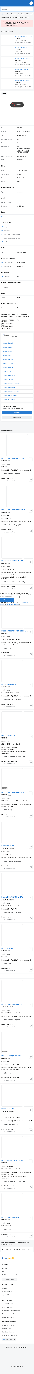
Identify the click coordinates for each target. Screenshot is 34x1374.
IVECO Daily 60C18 (8, 948)
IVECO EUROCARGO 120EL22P (12, 458)
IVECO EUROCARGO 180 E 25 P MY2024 (16, 631)
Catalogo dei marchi (8, 1317)
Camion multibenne (9, 399)
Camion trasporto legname (11, 391)
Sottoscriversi (7, 600)
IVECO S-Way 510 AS (8, 735)
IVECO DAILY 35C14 (8, 684)
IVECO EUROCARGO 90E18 (11, 1217)
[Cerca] (31, 9)
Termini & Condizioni (8, 1304)
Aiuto (3, 1271)
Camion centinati (8, 379)
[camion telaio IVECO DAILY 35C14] (17, 671)
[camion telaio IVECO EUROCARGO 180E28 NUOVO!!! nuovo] (17, 779)
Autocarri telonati (8, 363)
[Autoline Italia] (12, 3)
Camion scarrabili (8, 359)
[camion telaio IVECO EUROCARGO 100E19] (17, 991)
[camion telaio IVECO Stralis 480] (17, 1096)
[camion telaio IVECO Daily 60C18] (17, 935)
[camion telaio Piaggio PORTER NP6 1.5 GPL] (17, 884)
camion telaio (21, 135)
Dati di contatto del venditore (10, 1275)
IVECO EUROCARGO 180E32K (23, 47)
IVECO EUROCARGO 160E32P (23, 58)
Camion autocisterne (9, 387)
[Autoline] (7, 14)
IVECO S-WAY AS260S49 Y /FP (12, 561)
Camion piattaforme (9, 375)
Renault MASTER (7, 845)
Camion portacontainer (10, 395)
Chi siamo (5, 1268)
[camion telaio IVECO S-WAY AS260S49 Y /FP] (17, 548)
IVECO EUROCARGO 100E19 (11, 1004)
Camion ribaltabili (8, 343)
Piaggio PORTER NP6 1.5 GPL (12, 897)
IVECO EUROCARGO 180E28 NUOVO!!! (15, 792)
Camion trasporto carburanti (11, 383)
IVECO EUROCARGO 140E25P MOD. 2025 (16, 509)
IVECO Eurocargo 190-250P (11, 1055)
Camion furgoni (7, 351)
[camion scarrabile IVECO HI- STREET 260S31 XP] (17, 1147)
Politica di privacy (7, 1307)
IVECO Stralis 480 (7, 1109)
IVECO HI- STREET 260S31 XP (12, 1160)
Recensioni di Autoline (8, 1314)
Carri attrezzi (7, 371)
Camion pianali (7, 347)
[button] (31, 3)
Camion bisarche (8, 367)
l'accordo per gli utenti (12, 604)
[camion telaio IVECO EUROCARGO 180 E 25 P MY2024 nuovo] (17, 618)
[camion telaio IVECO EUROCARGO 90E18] (17, 1204)
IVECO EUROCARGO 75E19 (23, 80)
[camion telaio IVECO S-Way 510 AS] (17, 722)
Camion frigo (6, 355)
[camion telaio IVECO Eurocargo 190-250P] (17, 1042)
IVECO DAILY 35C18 (21, 69)
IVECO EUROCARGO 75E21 (23, 36)
